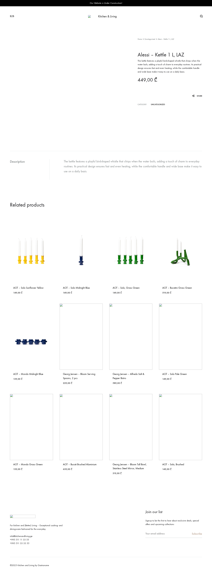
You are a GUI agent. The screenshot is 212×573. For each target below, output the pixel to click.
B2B (12, 16)
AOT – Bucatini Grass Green (177, 287)
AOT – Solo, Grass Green (126, 287)
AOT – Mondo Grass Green (28, 464)
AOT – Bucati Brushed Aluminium (80, 464)
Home (140, 39)
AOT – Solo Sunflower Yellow (28, 287)
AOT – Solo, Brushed (173, 464)
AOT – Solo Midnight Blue (76, 287)
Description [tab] (17, 162)
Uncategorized (149, 39)
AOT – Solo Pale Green (174, 374)
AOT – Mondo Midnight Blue (28, 374)
